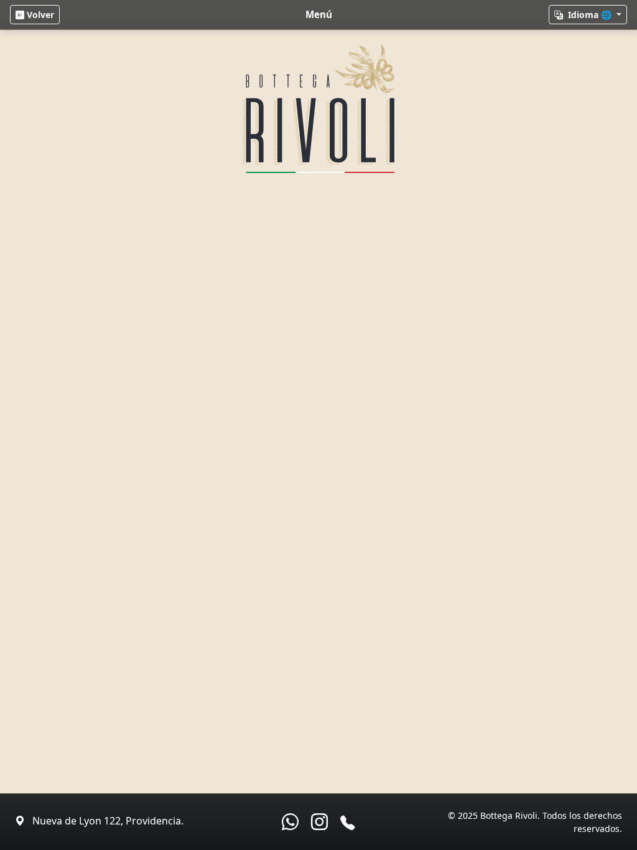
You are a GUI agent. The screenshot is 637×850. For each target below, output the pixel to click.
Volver (39, 15)
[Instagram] (319, 821)
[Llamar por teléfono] (347, 823)
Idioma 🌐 (589, 15)
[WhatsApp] (290, 821)
